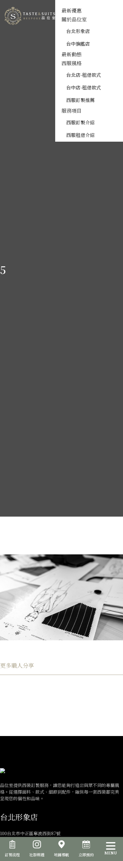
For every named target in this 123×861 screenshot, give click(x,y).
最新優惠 (72, 10)
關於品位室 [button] (74, 19)
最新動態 (72, 54)
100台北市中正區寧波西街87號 (30, 833)
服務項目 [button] (72, 110)
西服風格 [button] (72, 63)
